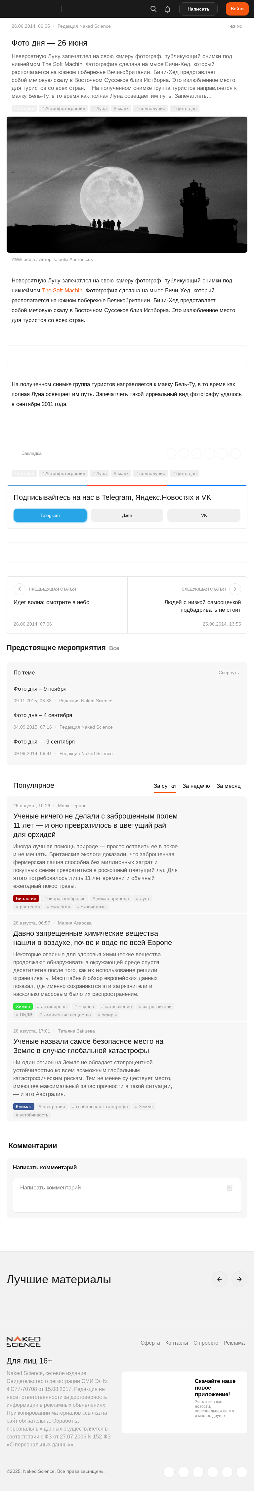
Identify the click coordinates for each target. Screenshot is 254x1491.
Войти (237, 8)
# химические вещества (65, 1014)
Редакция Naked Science (84, 26)
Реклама (234, 1343)
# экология (58, 906)
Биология (26, 898)
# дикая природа (111, 898)
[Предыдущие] (220, 1279)
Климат (24, 1106)
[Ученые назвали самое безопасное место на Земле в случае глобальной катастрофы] (213, 1066)
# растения (28, 906)
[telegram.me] (227, 1472)
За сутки (165, 786)
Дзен (127, 515)
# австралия (52, 1106)
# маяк (121, 108)
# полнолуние (150, 108)
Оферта (150, 1343)
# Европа (84, 1006)
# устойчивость (32, 1114)
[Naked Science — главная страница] (40, 9)
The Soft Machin (62, 290)
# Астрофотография (63, 108)
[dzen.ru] (212, 1472)
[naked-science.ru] (241, 1472)
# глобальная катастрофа (100, 1106)
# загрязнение (116, 1006)
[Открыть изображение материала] (127, 184)
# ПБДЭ (24, 1014)
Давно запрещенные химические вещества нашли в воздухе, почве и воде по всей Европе (92, 938)
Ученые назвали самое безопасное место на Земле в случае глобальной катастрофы (88, 1046)
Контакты (176, 1343)
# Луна (99, 108)
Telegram (50, 515)
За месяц (229, 786)
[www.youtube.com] (198, 1472)
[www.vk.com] (183, 1472)
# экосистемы (91, 906)
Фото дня (24, 108)
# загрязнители (155, 1006)
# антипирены (52, 1006)
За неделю (196, 786)
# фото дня (184, 108)
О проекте (205, 1343)
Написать (199, 9)
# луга (142, 898)
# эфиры (107, 1014)
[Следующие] (239, 1279)
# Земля (144, 1106)
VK (204, 515)
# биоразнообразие (64, 898)
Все (114, 648)
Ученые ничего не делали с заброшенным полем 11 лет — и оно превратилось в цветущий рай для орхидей (95, 825)
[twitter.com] (169, 1472)
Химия (23, 1006)
